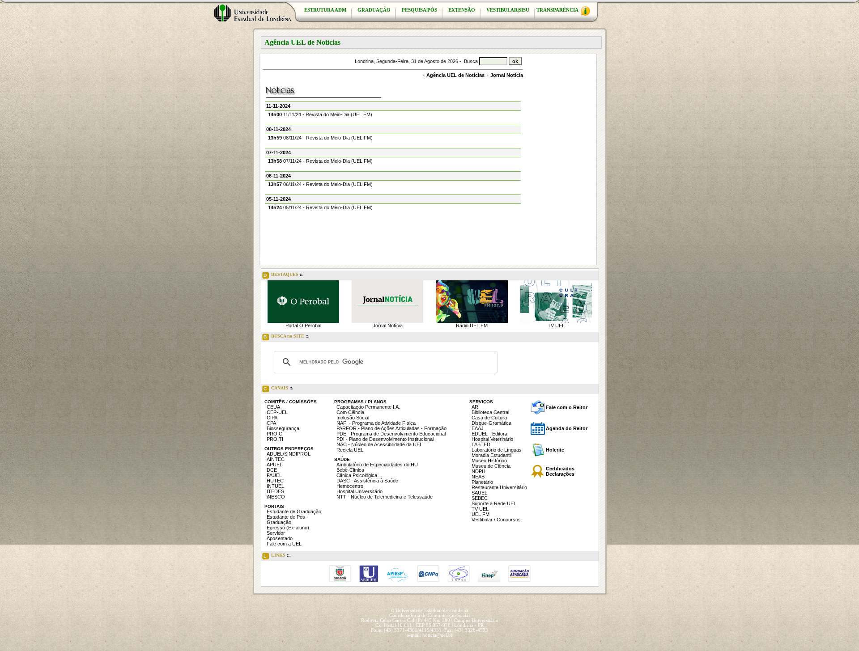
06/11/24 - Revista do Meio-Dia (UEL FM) (320, 184)
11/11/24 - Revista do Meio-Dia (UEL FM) (320, 114)
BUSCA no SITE (287, 336)
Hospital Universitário (359, 491)
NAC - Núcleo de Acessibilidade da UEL (379, 444)
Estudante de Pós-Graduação (287, 519)
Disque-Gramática (491, 423)
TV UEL (556, 325)
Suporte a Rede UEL (494, 503)
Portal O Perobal (303, 325)
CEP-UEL (277, 412)
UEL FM (480, 514)
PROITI (275, 439)
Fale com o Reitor (566, 407)
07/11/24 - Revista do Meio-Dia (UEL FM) (320, 161)
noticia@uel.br (437, 635)
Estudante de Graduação (294, 511)
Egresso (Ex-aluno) (288, 527)
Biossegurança (283, 428)
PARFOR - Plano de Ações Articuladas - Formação (391, 428)
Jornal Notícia (506, 75)
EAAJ (478, 428)
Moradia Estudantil (491, 455)
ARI (476, 407)
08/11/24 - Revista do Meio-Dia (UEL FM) (320, 137)
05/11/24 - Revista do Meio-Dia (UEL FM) (320, 207)
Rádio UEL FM (472, 325)
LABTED (481, 444)
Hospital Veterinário (492, 439)
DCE (272, 470)
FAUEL (274, 475)
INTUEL (275, 486)
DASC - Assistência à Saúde (367, 480)
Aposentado (280, 538)
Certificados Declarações (560, 471)
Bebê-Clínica (350, 470)
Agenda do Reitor (566, 428)
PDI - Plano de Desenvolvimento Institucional (385, 439)
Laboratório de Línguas (497, 449)
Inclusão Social (352, 417)
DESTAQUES (284, 275)
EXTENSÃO (461, 10)
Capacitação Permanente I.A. (368, 407)
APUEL (274, 464)
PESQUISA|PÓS (419, 10)
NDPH (478, 471)
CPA (271, 423)
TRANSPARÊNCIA (557, 10)
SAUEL (479, 492)
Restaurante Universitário (499, 487)
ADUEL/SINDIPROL (288, 454)
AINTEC (276, 459)
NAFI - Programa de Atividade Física (376, 423)
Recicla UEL (349, 449)
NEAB (478, 476)
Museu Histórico (489, 460)
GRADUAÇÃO (374, 10)
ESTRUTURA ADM (325, 10)
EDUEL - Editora (489, 433)
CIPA (272, 417)
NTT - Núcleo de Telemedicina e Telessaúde (384, 496)
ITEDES (275, 491)
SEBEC (480, 498)
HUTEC (275, 480)
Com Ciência (350, 412)
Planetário (482, 482)
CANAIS (278, 388)
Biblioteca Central (490, 412)
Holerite (555, 449)
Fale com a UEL (284, 543)
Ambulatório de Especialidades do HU (377, 464)
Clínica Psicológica (356, 475)
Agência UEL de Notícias (455, 75)
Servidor (276, 533)
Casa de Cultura (489, 417)
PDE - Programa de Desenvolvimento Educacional (391, 433)
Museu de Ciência (491, 466)
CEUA (273, 407)
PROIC (274, 433)
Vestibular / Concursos (496, 519)
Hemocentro (349, 486)
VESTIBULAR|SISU (507, 10)
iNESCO (276, 496)
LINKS (277, 555)
